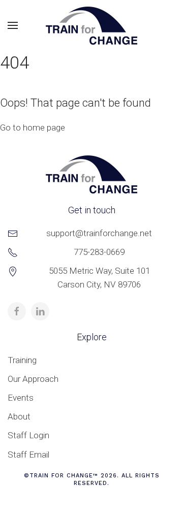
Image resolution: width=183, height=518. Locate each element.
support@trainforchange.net (99, 233)
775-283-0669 (99, 252)
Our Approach (33, 379)
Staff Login (28, 435)
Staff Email (28, 454)
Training (22, 360)
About (19, 416)
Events (21, 398)
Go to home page (32, 127)
